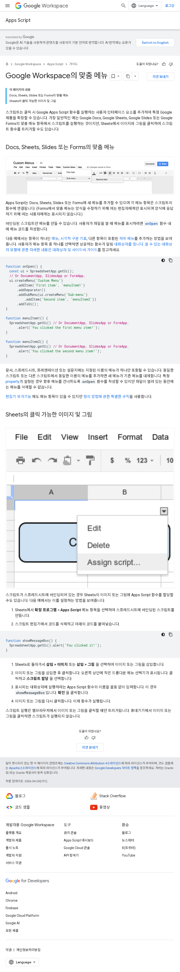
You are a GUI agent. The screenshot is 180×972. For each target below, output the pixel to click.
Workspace (55, 6)
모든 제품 (12, 930)
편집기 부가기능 (18, 396)
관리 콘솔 (70, 833)
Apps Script (18, 20)
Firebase (12, 908)
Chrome (12, 900)
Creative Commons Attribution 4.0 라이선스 (92, 763)
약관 (9, 950)
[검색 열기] (123, 5)
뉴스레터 (128, 840)
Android (11, 893)
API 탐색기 (71, 855)
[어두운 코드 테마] (163, 260)
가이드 (73, 64)
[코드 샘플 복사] (170, 260)
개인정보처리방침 (28, 950)
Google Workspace (28, 64)
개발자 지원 (14, 855)
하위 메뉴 (126, 238)
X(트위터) (128, 848)
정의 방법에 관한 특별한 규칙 (106, 396)
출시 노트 (12, 848)
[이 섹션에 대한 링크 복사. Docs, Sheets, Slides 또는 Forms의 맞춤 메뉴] (119, 148)
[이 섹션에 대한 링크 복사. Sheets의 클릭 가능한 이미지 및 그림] (96, 415)
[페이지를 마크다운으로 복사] (128, 76)
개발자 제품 (14, 840)
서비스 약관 (14, 863)
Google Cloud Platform (22, 915)
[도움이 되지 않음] (170, 64)
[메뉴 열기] (7, 5)
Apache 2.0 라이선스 (22, 768)
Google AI (13, 923)
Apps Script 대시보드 (79, 840)
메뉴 (55, 238)
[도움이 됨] (163, 64)
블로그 (126, 833)
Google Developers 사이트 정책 (115, 768)
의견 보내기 (161, 77)
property (12, 381)
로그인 (169, 6)
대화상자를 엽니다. (129, 244)
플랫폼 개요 (14, 833)
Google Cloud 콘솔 (77, 848)
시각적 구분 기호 (73, 238)
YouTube (128, 855)
